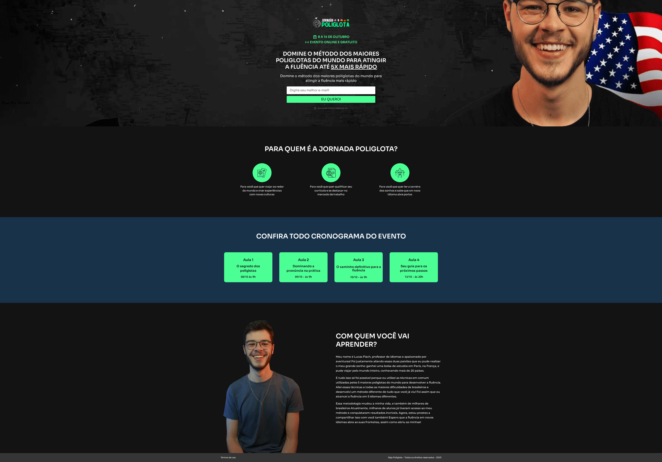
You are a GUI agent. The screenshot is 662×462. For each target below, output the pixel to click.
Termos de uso (228, 457)
